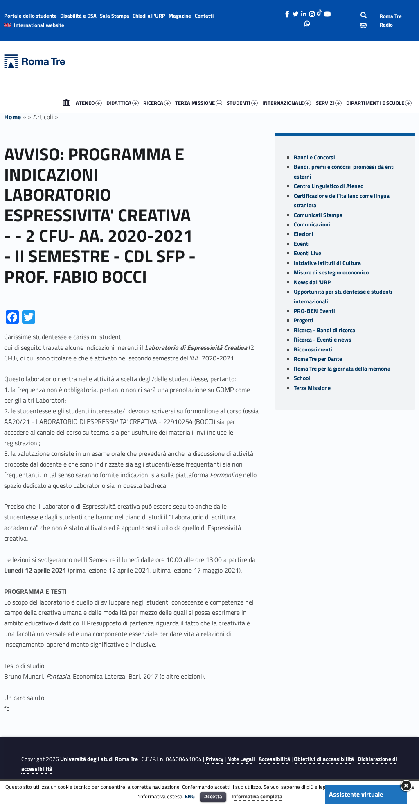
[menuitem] (66, 103)
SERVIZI (325, 103)
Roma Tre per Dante (318, 358)
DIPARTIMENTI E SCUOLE (375, 103)
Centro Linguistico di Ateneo (328, 185)
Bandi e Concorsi (314, 157)
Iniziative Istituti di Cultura (327, 262)
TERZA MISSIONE (195, 103)
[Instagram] (311, 12)
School (302, 378)
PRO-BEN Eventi (314, 310)
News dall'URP (312, 282)
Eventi (302, 243)
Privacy (214, 758)
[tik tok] (319, 12)
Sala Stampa (114, 15)
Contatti (204, 15)
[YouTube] (327, 12)
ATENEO (85, 103)
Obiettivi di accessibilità (324, 758)
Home (66, 102)
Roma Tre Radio (391, 20)
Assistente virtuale (356, 794)
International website (39, 25)
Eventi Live (307, 253)
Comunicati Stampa (318, 215)
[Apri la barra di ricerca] (357, 20)
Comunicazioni (312, 224)
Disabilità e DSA (78, 15)
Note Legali (241, 758)
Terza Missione (312, 387)
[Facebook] (287, 12)
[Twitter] (295, 12)
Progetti (303, 320)
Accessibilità (274, 758)
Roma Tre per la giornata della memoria (342, 368)
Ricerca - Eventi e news (322, 339)
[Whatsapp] (307, 21)
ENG (190, 796)
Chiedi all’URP (149, 15)
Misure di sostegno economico (331, 272)
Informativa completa (257, 796)
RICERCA (153, 103)
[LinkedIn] (303, 12)
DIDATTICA (118, 103)
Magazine (180, 15)
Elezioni (303, 233)
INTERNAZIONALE (283, 103)
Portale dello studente (30, 15)
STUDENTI (238, 103)
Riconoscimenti (313, 349)
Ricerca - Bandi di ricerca (324, 330)
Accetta (213, 796)
